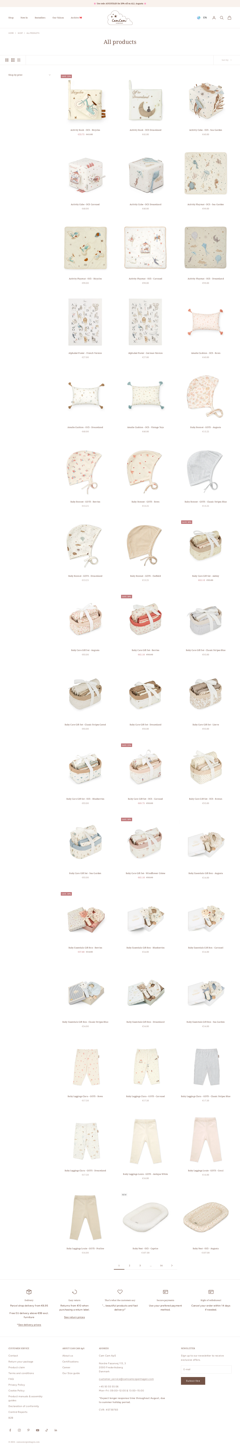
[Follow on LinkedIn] (56, 1430)
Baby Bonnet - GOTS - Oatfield (145, 575)
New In (24, 17)
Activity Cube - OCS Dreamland (145, 204)
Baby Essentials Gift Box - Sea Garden (206, 1021)
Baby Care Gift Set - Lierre (206, 724)
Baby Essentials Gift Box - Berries (85, 947)
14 (161, 1265)
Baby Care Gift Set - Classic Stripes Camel (85, 724)
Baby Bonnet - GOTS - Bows (145, 501)
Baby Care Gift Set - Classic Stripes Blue (206, 650)
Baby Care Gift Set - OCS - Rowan (205, 798)
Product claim (16, 1367)
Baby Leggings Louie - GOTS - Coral (205, 1170)
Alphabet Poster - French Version (85, 353)
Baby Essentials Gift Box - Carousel (205, 947)
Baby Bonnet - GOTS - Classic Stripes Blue (206, 501)
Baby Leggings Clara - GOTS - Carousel (145, 1096)
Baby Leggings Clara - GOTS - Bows (85, 1096)
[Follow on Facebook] (10, 1430)
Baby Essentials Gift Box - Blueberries (146, 947)
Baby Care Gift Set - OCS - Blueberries (85, 798)
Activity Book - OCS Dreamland (145, 129)
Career (66, 1367)
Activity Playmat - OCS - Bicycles (85, 278)
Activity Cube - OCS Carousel (85, 204)
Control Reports (17, 1412)
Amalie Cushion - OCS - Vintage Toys (145, 427)
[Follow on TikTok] (46, 1430)
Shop (11, 17)
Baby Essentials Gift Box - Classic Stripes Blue (85, 1021)
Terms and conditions (21, 1373)
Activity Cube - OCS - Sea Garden (205, 129)
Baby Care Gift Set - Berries (145, 650)
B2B (10, 1417)
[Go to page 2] (172, 1265)
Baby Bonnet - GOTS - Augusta (205, 427)
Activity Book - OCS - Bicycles (85, 129)
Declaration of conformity (23, 1406)
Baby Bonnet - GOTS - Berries (85, 501)
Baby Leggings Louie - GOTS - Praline (85, 1248)
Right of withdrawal (211, 1300)
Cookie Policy (16, 1390)
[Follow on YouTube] (37, 1430)
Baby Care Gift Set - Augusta (85, 650)
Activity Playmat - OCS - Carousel (145, 278)
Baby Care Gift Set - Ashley (205, 575)
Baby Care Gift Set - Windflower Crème (145, 873)
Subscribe (193, 1380)
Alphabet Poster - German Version (145, 353)
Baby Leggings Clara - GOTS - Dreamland (85, 1170)
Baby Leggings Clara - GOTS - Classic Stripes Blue (205, 1096)
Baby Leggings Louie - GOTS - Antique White (145, 1174)
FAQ (11, 1379)
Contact (13, 1355)
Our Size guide (71, 1373)
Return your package (20, 1361)
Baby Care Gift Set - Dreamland (145, 724)
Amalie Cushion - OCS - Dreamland (85, 427)
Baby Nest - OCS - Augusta (206, 1248)
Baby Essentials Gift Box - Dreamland (145, 1021)
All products (33, 33)
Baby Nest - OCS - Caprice (145, 1248)
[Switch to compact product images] (18, 60)
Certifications (70, 1361)
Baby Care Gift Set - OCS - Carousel (145, 798)
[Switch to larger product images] (6, 60)
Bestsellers (40, 17)
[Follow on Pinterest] (28, 1430)
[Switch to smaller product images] (12, 60)
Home (11, 33)
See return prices (74, 1317)
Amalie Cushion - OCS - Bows (205, 353)
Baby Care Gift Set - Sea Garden (85, 873)
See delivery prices (29, 1324)
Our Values (58, 17)
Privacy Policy (16, 1384)
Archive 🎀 (76, 17)
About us (67, 1355)
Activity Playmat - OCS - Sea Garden (205, 204)
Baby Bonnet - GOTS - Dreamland (85, 575)
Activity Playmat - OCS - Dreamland (206, 278)
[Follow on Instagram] (19, 1430)
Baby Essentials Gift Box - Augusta (206, 873)
